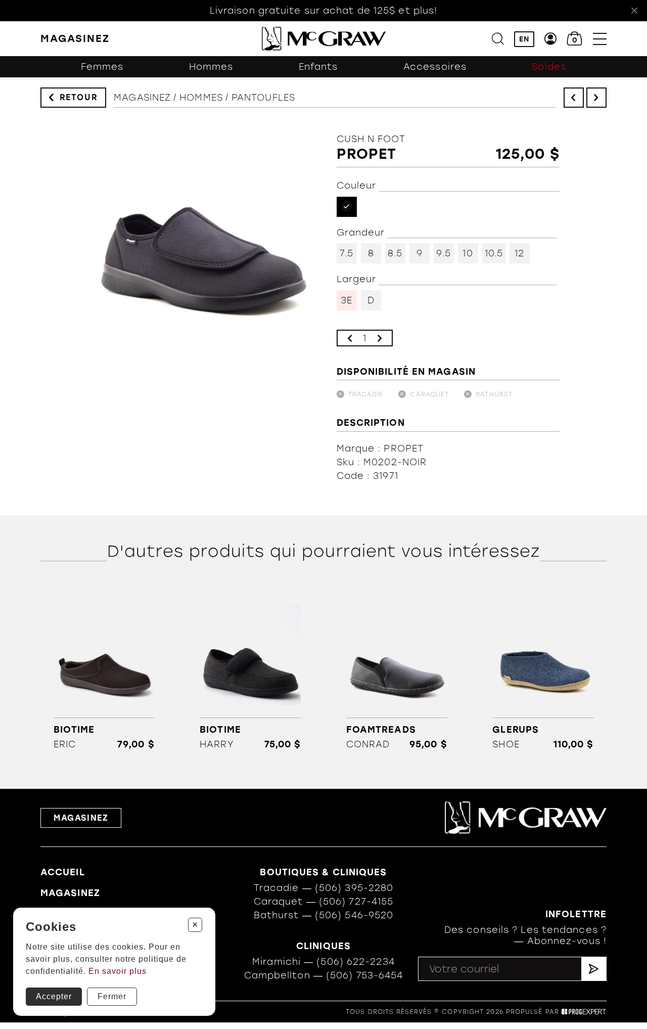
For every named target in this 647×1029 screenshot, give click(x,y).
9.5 (443, 253)
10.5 (494, 253)
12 (519, 253)
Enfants (318, 66)
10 (468, 253)
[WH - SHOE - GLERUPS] (543, 671)
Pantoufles (263, 97)
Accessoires (435, 66)
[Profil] (550, 38)
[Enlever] (350, 338)
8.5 (395, 253)
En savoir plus (117, 971)
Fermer (112, 996)
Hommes (211, 66)
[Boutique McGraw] (324, 38)
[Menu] (600, 38)
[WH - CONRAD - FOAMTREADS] (396, 671)
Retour (79, 97)
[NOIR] (347, 207)
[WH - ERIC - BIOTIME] (103, 671)
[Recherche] (498, 38)
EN (524, 39)
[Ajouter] (380, 338)
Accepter (54, 996)
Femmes (102, 66)
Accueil (62, 872)
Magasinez (142, 97)
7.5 (346, 253)
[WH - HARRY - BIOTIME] (250, 671)
